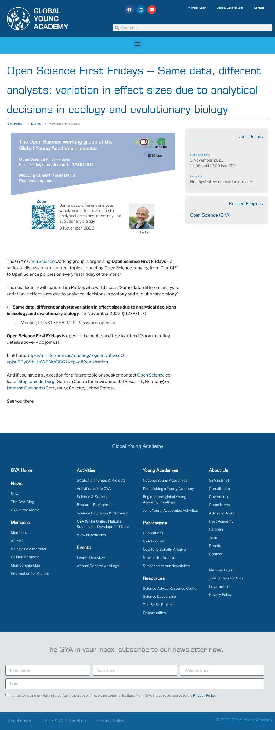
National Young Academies (165, 480)
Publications (153, 533)
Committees (219, 505)
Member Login (197, 7)
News (15, 493)
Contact (259, 7)
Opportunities (154, 613)
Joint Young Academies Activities (170, 510)
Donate (215, 545)
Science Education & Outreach (102, 513)
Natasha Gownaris (25, 388)
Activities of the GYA (94, 488)
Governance (219, 497)
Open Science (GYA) (210, 215)
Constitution (219, 488)
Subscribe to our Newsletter (166, 566)
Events (36, 124)
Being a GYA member (28, 549)
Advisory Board (222, 513)
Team (213, 537)
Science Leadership (159, 596)
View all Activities (91, 535)
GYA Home (15, 124)
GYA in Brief (219, 480)
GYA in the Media (25, 510)
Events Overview (91, 557)
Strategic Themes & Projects (101, 480)
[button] (129, 9)
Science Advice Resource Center (170, 588)
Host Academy (221, 521)
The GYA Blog (22, 502)
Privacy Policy (220, 594)
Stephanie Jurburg (36, 381)
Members (19, 532)
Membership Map (25, 565)
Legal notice (219, 586)
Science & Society (92, 497)
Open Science (41, 261)
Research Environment (96, 505)
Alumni (17, 541)
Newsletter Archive (159, 557)
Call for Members (25, 557)
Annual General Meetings (98, 566)
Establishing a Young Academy (168, 488)
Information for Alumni (30, 573)
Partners (216, 529)
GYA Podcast (153, 541)
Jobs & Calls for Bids (230, 7)
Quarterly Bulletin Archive (164, 549)
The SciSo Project (158, 605)
